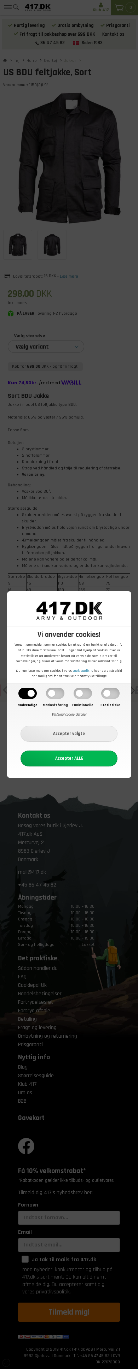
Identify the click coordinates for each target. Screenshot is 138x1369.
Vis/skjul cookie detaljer (69, 714)
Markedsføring (55, 705)
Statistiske (110, 705)
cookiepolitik (82, 670)
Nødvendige (28, 705)
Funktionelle (82, 705)
